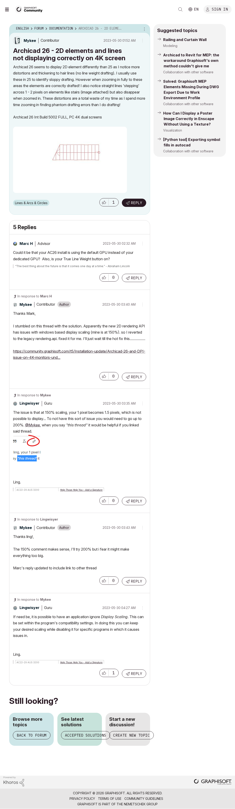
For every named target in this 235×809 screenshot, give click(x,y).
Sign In (220, 9)
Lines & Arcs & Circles (31, 203)
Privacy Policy (82, 799)
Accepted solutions (85, 735)
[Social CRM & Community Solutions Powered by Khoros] (13, 781)
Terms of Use (109, 799)
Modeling (170, 46)
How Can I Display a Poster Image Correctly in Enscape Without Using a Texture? (188, 118)
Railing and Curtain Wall (185, 39)
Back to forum (32, 735)
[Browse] (9, 9)
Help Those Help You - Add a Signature (81, 489)
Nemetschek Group (141, 804)
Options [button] (144, 28)
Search (180, 9)
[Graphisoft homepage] (213, 782)
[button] (104, 202)
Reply (136, 202)
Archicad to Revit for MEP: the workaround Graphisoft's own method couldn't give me (191, 60)
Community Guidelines (143, 799)
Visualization (172, 130)
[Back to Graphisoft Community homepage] (30, 9)
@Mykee (32, 425)
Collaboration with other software (188, 72)
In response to (34, 296)
